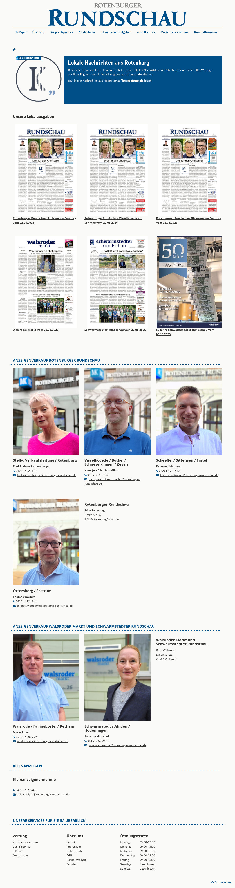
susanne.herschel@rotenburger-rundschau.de (117, 745)
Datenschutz (74, 851)
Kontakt (71, 842)
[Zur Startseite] (14, 50)
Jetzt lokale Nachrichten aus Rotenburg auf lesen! (110, 80)
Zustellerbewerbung (174, 32)
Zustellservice (146, 32)
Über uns (38, 32)
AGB (69, 855)
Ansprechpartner (61, 32)
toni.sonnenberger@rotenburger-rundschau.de (46, 475)
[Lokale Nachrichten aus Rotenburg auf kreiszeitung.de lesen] (39, 79)
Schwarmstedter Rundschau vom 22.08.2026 (115, 330)
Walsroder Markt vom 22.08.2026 (36, 330)
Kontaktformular (206, 32)
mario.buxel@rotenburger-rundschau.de (42, 741)
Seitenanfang (222, 882)
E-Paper (21, 32)
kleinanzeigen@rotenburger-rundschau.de (42, 794)
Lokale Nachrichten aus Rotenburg (108, 62)
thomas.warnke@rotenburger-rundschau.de (45, 605)
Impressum (74, 846)
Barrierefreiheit (76, 860)
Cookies (72, 864)
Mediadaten (87, 32)
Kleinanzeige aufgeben (115, 32)
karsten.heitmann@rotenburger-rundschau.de (189, 475)
